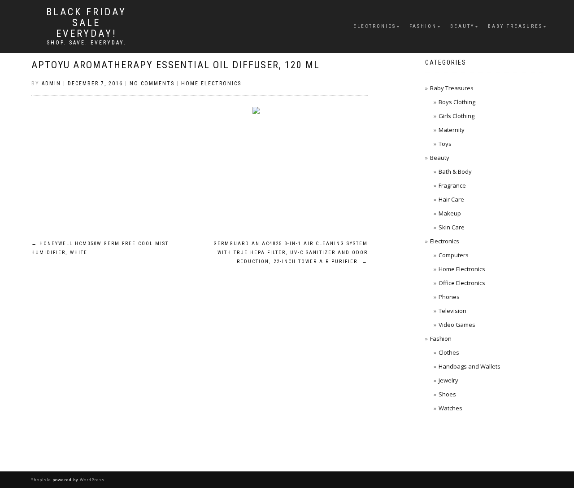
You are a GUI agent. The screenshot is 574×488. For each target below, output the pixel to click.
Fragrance (452, 185)
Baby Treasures (515, 26)
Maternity (452, 130)
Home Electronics (211, 83)
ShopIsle (41, 480)
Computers (454, 255)
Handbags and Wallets (469, 366)
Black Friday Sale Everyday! (86, 23)
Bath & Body (455, 171)
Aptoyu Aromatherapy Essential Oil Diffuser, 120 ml (175, 64)
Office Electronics (462, 283)
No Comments (152, 83)
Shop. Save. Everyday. (86, 43)
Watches (450, 408)
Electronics (374, 26)
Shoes (447, 394)
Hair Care (451, 199)
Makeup (450, 213)
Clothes (449, 352)
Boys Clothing (457, 102)
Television (452, 311)
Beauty (462, 26)
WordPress (91, 480)
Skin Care (452, 227)
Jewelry (448, 380)
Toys (445, 144)
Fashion (423, 26)
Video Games (457, 325)
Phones (449, 297)
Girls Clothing (456, 116)
